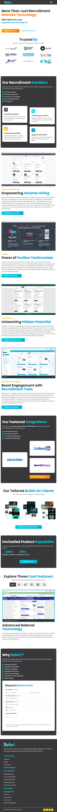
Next (16, 720)
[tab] (13, 585)
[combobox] (7, 710)
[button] (51, 2)
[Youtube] (52, 810)
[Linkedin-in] (44, 810)
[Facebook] (47, 810)
